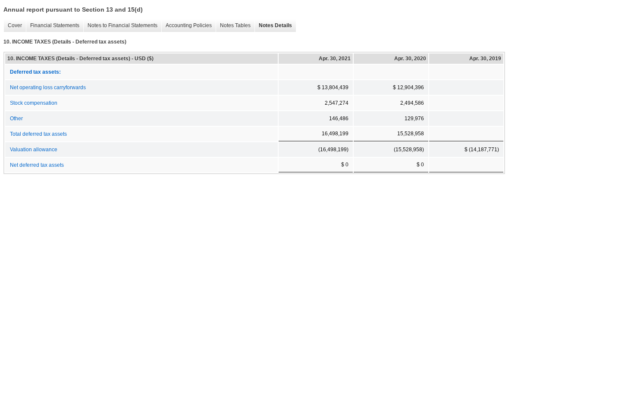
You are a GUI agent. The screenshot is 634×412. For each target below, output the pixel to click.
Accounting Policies (186, 25)
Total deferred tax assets (38, 134)
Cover (12, 25)
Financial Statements (52, 25)
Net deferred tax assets (37, 165)
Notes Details (273, 25)
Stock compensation (33, 103)
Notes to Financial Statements (120, 25)
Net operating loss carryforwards (48, 87)
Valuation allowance (33, 149)
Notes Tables (233, 25)
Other (16, 118)
